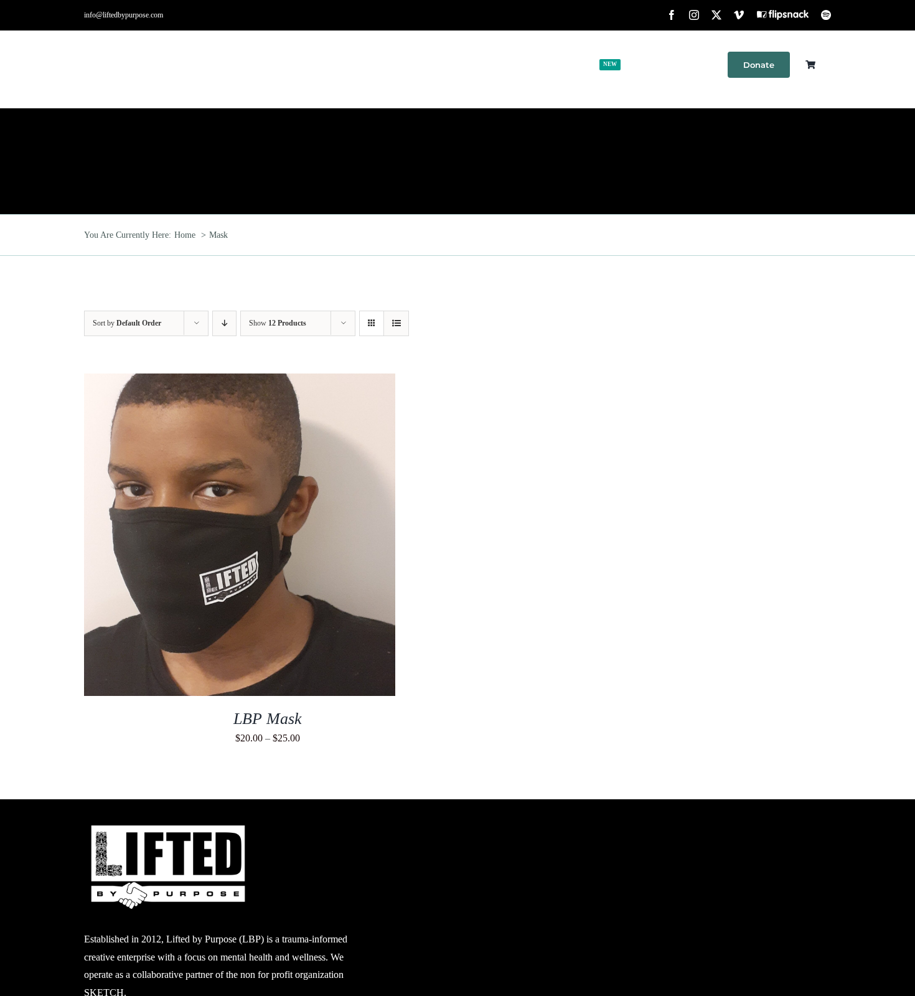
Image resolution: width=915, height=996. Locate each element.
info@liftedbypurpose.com (123, 15)
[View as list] (396, 323)
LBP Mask (267, 719)
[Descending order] (224, 323)
